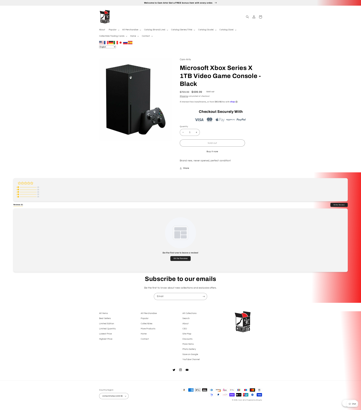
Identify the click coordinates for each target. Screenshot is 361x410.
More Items (188, 344)
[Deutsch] (111, 42)
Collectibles (146, 324)
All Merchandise (149, 313)
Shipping (184, 96)
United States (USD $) (112, 396)
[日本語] (120, 42)
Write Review (339, 205)
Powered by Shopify (254, 400)
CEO (184, 329)
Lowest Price (105, 334)
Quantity (184, 126)
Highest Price (105, 339)
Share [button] (186, 168)
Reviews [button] (18, 204)
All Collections (189, 313)
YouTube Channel (191, 359)
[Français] (106, 42)
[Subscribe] (204, 296)
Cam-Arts (242, 400)
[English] (101, 42)
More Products (148, 329)
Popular (144, 318)
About (185, 324)
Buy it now (212, 151)
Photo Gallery (189, 349)
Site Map (186, 334)
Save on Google (190, 354)
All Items (103, 313)
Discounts (187, 339)
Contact (145, 339)
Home (144, 334)
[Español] (130, 42)
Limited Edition (106, 324)
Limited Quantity (107, 329)
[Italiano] (116, 42)
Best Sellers (105, 318)
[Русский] (125, 42)
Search (186, 318)
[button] (113, 30)
